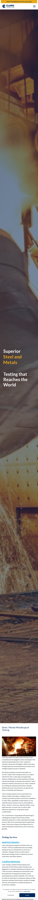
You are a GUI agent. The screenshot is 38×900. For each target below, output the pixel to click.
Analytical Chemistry (11, 842)
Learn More (28, 1)
